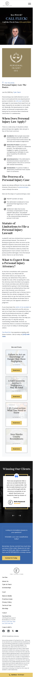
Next (19, 515)
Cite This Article (9, 83)
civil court (19, 101)
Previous (13, 515)
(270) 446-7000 (13, 550)
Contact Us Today (11, 558)
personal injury (23, 187)
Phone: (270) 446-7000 (8, 621)
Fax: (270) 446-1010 (7, 623)
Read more (17, 370)
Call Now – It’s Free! (17, 675)
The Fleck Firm (6, 332)
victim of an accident (22, 307)
